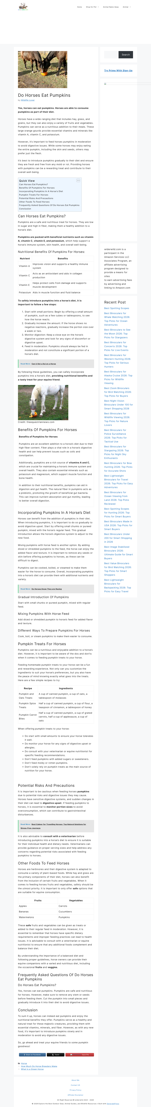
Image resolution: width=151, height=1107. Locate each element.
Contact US (75, 1085)
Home (79, 7)
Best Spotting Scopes (116, 308)
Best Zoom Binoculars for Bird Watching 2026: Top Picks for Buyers (118, 392)
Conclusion (25, 208)
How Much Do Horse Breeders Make (39, 1066)
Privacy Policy (75, 1090)
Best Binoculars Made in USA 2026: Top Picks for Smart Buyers (118, 525)
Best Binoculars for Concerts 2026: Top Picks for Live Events (116, 346)
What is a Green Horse (32, 1069)
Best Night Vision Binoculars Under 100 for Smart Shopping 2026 (118, 404)
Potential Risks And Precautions (36, 198)
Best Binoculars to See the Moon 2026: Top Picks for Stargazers (117, 333)
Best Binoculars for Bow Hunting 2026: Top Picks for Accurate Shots (118, 467)
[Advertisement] (75, 29)
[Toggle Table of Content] (77, 180)
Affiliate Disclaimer (75, 1095)
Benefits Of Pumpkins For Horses (37, 188)
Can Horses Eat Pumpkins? (33, 184)
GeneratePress (113, 1104)
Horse (24, 1063)
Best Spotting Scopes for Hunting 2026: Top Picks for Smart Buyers (117, 512)
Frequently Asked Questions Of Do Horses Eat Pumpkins (49, 205)
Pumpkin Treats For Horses (33, 195)
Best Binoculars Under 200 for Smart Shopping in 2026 (118, 538)
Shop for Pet (91, 7)
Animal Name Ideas (111, 7)
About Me (75, 1080)
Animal (125, 7)
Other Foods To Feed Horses (34, 202)
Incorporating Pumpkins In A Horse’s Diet (41, 191)
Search (126, 54)
